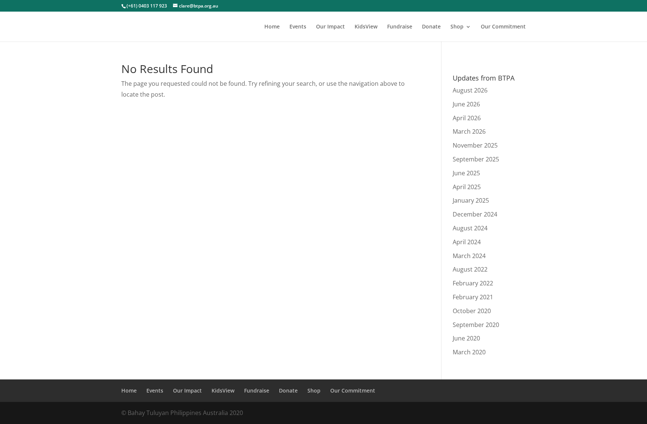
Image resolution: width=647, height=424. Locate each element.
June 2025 (466, 173)
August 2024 (470, 228)
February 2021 (473, 297)
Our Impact (330, 27)
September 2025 (476, 159)
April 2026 (467, 118)
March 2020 (469, 352)
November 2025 (475, 145)
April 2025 (467, 187)
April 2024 (467, 242)
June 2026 (466, 104)
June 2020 (466, 338)
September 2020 (476, 325)
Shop (457, 27)
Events (297, 27)
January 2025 (471, 200)
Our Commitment (503, 27)
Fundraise (399, 27)
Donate (431, 27)
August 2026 (470, 90)
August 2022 (470, 269)
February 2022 (473, 283)
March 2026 (469, 131)
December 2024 (475, 214)
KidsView (366, 27)
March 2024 (469, 256)
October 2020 (472, 311)
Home (272, 27)
